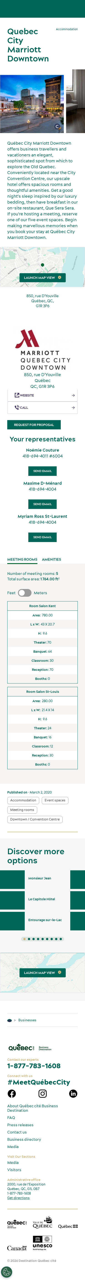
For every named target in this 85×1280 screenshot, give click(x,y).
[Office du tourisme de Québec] (17, 1224)
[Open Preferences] (6, 1272)
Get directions (18, 1198)
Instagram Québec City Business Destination (42, 1093)
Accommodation (23, 800)
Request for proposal (34, 425)
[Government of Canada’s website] (17, 1248)
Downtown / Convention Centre (35, 819)
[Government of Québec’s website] (68, 1226)
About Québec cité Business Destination (32, 1108)
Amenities (51, 559)
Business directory (24, 1139)
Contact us (17, 1132)
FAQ (11, 1117)
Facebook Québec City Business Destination (11, 1093)
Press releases (20, 1125)
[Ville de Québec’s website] (42, 1222)
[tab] (24, 939)
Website (26, 395)
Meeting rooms (22, 810)
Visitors (14, 1170)
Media (13, 1146)
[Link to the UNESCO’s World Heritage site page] (42, 1243)
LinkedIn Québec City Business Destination (73, 1093)
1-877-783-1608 (34, 1066)
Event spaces (55, 800)
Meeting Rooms (22, 559)
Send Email (42, 471)
